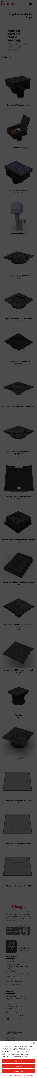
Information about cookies (10, 1075)
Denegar (18, 1066)
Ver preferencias (18, 1071)
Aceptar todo (18, 1061)
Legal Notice (29, 1075)
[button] (34, 1043)
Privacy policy (22, 1075)
